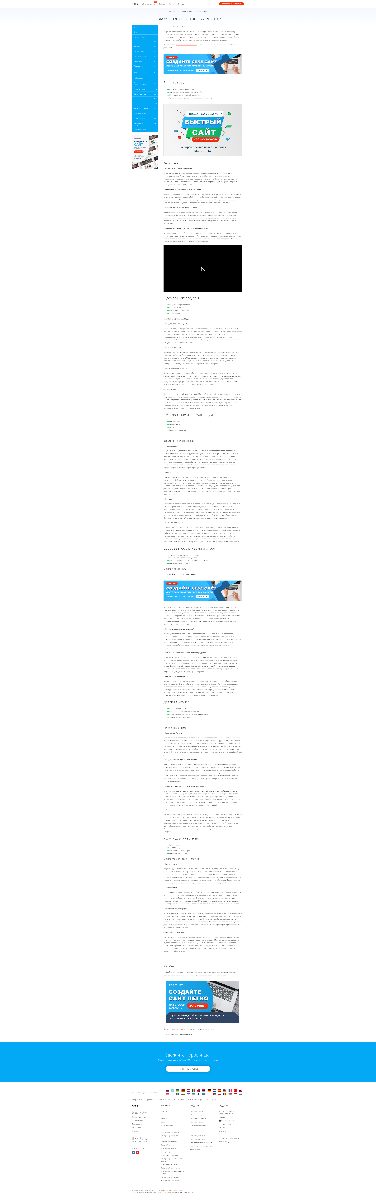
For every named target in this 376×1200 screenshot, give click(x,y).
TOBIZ (135, 3)
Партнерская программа (207, 1099)
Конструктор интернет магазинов (169, 1137)
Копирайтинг (138, 99)
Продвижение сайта (197, 1139)
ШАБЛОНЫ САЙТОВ (188, 1069)
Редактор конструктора (138, 77)
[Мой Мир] (187, 1034)
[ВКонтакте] (181, 1034)
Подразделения (225, 1124)
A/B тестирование (196, 1150)
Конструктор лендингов (170, 1132)
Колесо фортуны (225, 1142)
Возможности (137, 1124)
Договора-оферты (176, 1190)
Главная (170, 11)
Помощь (181, 4)
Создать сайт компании (169, 1155)
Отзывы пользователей (198, 1125)
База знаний (179, 11)
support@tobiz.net (227, 1121)
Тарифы (162, 4)
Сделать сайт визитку (169, 1141)
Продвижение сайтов (141, 56)
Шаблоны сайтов (148, 4)
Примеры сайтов (196, 1122)
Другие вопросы (139, 89)
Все (135, 27)
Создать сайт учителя (169, 1164)
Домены (137, 47)
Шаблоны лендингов (198, 1118)
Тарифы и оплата (140, 72)
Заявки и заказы (139, 51)
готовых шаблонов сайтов (186, 45)
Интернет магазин (140, 42)
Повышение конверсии (138, 67)
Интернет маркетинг (141, 104)
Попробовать (231, 4)
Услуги (171, 4)
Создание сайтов (140, 94)
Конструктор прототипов (170, 1177)
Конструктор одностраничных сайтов (172, 1160)
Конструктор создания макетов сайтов (172, 1172)
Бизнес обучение (140, 113)
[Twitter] (183, 1034)
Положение (161, 1192)
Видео (163, 1115)
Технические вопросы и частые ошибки (141, 83)
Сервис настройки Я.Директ (229, 1138)
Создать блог (166, 1145)
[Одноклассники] (185, 1034)
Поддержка (194, 1129)
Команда (135, 1131)
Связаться (222, 1117)
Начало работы (139, 37)
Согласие (168, 1192)
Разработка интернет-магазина (201, 1146)
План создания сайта (197, 1136)
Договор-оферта (167, 1125)
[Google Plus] (191, 1034)
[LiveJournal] (189, 1034)
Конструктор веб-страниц (170, 1180)
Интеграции (138, 61)
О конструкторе (138, 1121)
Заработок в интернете (138, 124)
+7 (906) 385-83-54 (227, 1111)
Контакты (222, 1131)
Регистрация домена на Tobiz (201, 1143)
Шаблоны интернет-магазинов (201, 1115)
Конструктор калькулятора (170, 1152)
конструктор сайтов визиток (178, 1029)
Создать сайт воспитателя (170, 1168)
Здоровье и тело (140, 129)
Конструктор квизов (168, 1148)
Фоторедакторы (139, 118)
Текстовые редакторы (141, 109)
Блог (135, 32)
